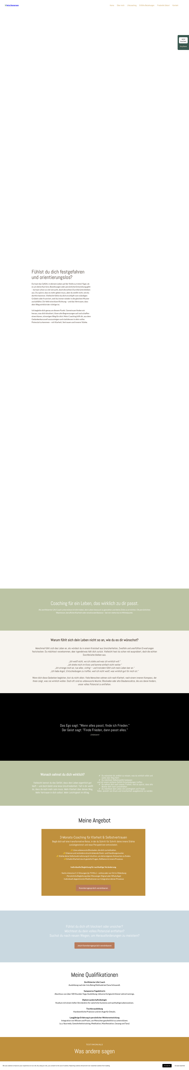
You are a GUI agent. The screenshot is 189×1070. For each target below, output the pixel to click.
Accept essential (180, 1065)
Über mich (120, 5)
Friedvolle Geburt (163, 5)
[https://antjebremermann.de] (12, 5)
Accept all (167, 1065)
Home (112, 5)
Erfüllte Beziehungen (146, 5)
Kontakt (175, 5)
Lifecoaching (131, 5)
